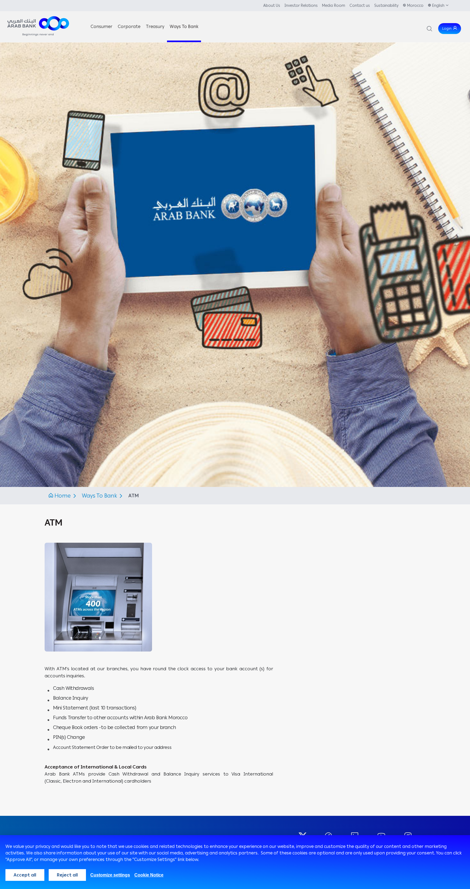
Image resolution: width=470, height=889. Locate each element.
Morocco (415, 5)
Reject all (67, 875)
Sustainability (386, 5)
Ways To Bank (100, 495)
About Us (271, 5)
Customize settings (110, 875)
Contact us (360, 5)
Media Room (333, 5)
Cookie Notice (148, 875)
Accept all (25, 875)
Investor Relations (301, 5)
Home (62, 495)
